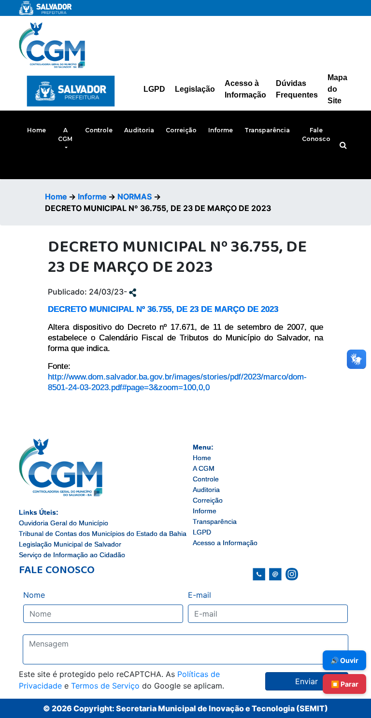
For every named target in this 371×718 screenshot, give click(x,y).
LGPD (154, 89)
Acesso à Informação (245, 89)
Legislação (195, 89)
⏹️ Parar (344, 684)
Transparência (267, 130)
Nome (34, 595)
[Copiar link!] (132, 291)
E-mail (199, 595)
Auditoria (139, 130)
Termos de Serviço (105, 685)
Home (36, 130)
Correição (181, 130)
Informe (220, 130)
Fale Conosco (316, 134)
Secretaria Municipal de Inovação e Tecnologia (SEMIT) (222, 708)
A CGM (65, 134)
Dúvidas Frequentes (297, 89)
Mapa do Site (337, 89)
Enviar (306, 681)
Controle (99, 130)
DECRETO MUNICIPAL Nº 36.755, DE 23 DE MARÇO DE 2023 (163, 309)
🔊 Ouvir (344, 660)
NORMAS (134, 196)
